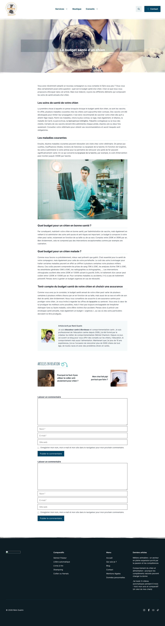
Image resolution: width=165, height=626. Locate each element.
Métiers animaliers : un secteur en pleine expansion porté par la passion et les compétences (146, 560)
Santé (82, 42)
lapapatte (93, 301)
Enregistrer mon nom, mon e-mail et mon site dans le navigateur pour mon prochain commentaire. (82, 447)
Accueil (109, 558)
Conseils (90, 9)
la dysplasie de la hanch (85, 153)
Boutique (77, 9)
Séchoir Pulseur (60, 558)
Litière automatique (61, 562)
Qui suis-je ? (111, 562)
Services (59, 9)
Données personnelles (115, 577)
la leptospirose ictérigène (77, 121)
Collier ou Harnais (61, 573)
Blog (108, 566)
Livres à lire (58, 566)
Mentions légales (113, 573)
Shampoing (58, 569)
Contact (109, 569)
